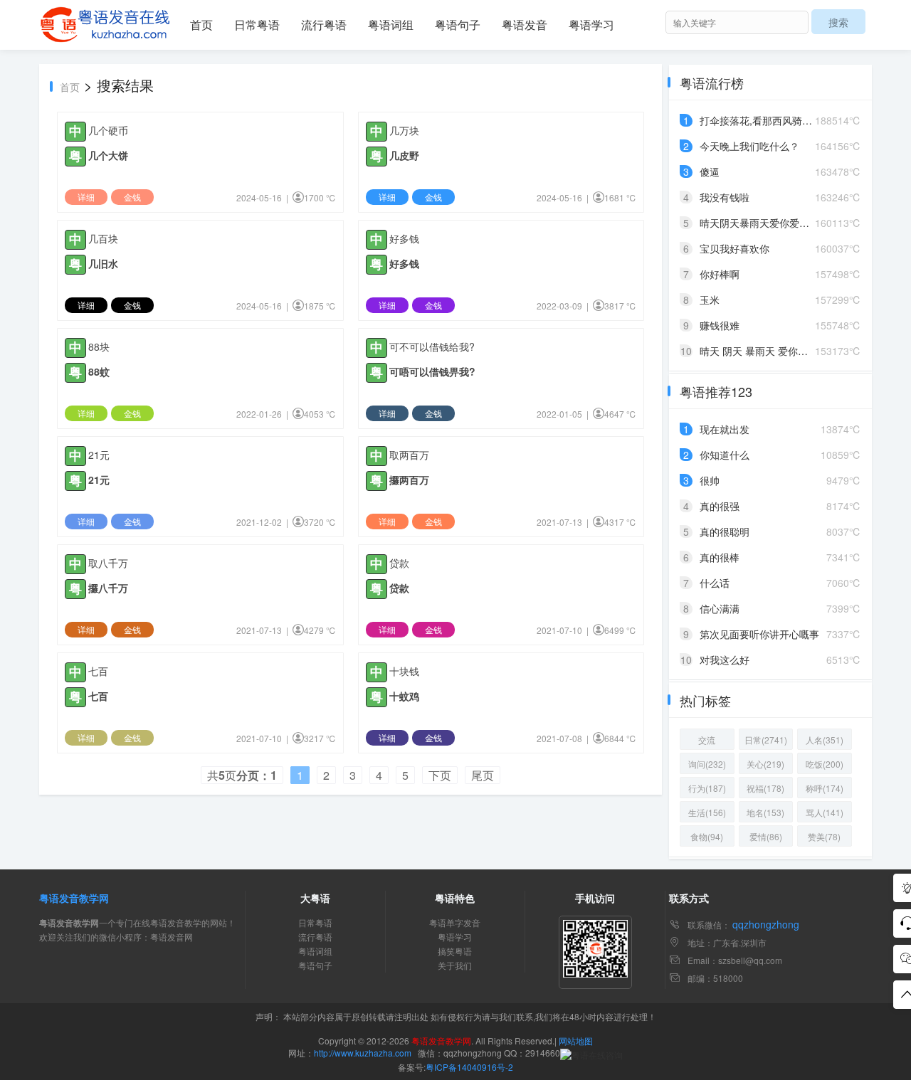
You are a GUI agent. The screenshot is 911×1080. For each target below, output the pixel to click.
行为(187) (707, 788)
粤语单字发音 (454, 922)
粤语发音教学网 (74, 898)
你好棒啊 (719, 274)
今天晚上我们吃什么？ (749, 146)
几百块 (103, 238)
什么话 (715, 583)
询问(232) (707, 764)
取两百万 (409, 455)
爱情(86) (765, 836)
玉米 (710, 299)
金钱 (132, 197)
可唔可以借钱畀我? (432, 371)
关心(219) (765, 764)
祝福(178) (765, 788)
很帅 (710, 480)
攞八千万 (108, 588)
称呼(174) (824, 788)
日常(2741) (765, 740)
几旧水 (103, 263)
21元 (99, 455)
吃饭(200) (824, 764)
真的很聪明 (724, 531)
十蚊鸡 (404, 696)
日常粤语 (257, 24)
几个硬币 (108, 130)
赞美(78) (824, 836)
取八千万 (108, 563)
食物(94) (706, 836)
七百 (98, 671)
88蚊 (99, 371)
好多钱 (404, 238)
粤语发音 (524, 24)
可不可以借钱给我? (432, 346)
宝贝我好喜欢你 (734, 248)
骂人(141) (824, 812)
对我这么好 (724, 659)
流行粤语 (324, 24)
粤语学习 (591, 24)
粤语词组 (391, 24)
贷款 (399, 563)
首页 (201, 24)
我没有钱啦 (724, 197)
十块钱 (404, 671)
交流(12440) (707, 742)
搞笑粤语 (455, 951)
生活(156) (707, 812)
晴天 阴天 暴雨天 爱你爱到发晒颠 (774, 351)
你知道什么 (724, 455)
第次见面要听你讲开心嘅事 (759, 634)
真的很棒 (719, 557)
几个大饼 (108, 155)
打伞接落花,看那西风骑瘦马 (761, 120)
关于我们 (455, 965)
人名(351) (824, 740)
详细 (86, 197)
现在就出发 (724, 429)
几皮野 (404, 155)
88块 (99, 346)
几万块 (404, 130)
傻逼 (710, 171)
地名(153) (765, 812)
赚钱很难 (719, 325)
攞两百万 (409, 479)
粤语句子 (457, 24)
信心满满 (719, 608)
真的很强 (719, 506)
